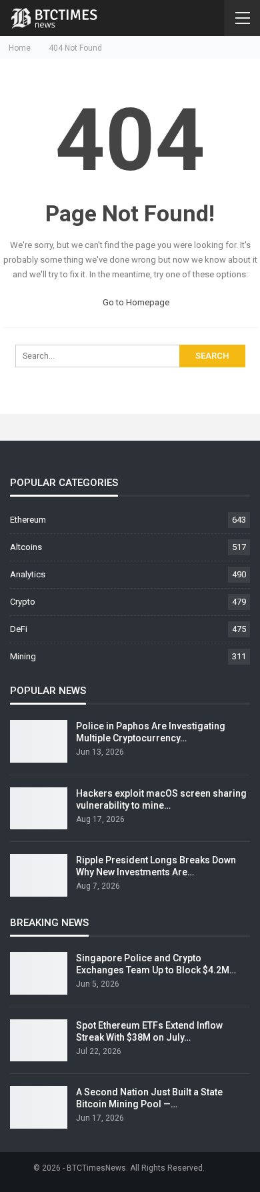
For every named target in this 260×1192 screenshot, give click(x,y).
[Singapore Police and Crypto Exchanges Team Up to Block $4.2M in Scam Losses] (38, 973)
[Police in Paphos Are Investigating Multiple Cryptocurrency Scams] (38, 741)
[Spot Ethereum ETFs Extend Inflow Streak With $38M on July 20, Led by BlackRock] (38, 1040)
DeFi (18, 629)
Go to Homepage (135, 302)
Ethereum (28, 520)
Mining (23, 656)
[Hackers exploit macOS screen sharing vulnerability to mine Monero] (38, 808)
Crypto (22, 602)
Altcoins (26, 547)
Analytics (27, 574)
